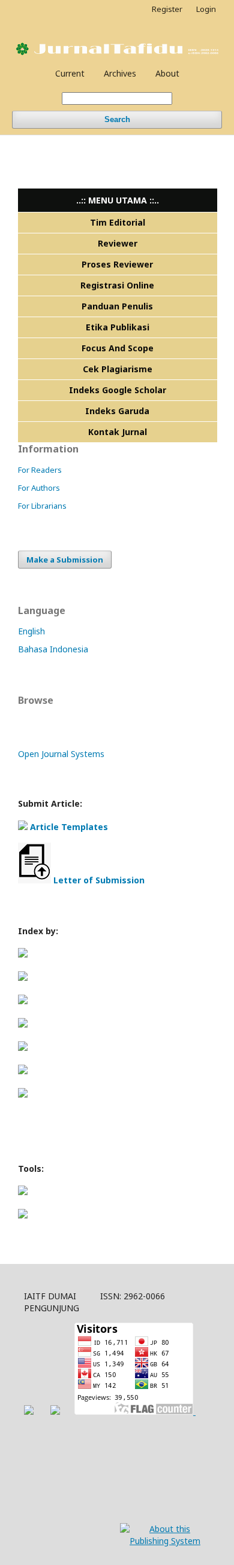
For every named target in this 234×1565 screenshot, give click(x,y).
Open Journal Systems (61, 753)
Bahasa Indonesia (53, 649)
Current (70, 73)
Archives (120, 73)
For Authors (39, 487)
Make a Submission (64, 559)
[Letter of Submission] (34, 880)
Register (167, 9)
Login (206, 9)
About (167, 73)
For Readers (40, 469)
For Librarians (42, 505)
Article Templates (69, 826)
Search (117, 119)
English (31, 631)
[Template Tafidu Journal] (23, 826)
